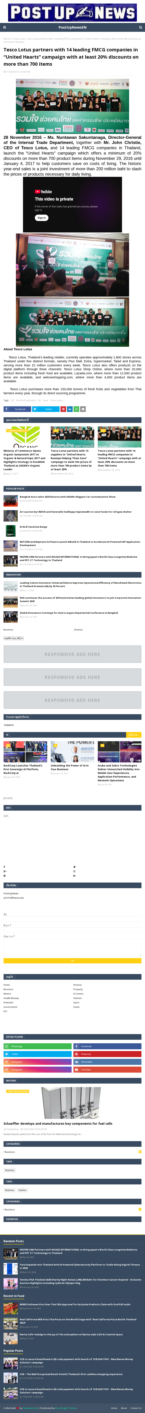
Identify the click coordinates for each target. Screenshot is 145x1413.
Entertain (8, 1002)
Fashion (77, 998)
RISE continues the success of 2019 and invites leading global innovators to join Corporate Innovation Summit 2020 (80, 599)
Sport (76, 1002)
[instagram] (38, 1062)
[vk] (107, 1062)
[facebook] (107, 1046)
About (124, 1408)
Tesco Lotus (19, 38)
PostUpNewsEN (73, 27)
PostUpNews (11, 893)
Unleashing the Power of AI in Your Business (70, 767)
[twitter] (38, 1054)
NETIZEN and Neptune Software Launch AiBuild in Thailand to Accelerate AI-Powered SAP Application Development (80, 543)
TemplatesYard (30, 1408)
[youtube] (107, 1070)
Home (7, 984)
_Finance (78, 629)
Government (10, 1006)
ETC (5, 1011)
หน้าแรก (7, 38)
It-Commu (78, 993)
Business (8, 629)
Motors (7, 993)
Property (78, 989)
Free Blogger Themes (66, 1408)
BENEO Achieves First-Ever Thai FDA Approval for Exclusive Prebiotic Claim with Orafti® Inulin (75, 1304)
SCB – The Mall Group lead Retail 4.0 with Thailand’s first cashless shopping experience (71, 1374)
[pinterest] (107, 1054)
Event (45, 400)
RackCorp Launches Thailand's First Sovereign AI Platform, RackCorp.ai (23, 769)
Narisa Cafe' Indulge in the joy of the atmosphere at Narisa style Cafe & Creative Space (71, 1334)
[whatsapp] (38, 1046)
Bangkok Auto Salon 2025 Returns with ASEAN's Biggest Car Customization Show (67, 496)
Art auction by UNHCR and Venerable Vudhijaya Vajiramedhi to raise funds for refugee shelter (76, 511)
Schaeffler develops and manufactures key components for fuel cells (58, 1123)
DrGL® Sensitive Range (33, 526)
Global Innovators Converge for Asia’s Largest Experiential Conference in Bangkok (69, 612)
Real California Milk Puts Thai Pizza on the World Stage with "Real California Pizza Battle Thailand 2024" (78, 1321)
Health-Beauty (11, 998)
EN (39, 400)
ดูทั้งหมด (133, 734)
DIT (12, 400)
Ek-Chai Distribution (26, 400)
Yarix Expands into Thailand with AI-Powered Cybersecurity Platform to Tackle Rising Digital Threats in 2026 (80, 1266)
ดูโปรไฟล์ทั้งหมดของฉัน (14, 897)
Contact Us (135, 1408)
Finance (77, 984)
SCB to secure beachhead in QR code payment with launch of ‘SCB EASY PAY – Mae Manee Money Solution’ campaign (76, 1361)
